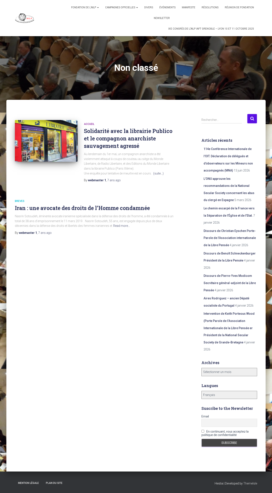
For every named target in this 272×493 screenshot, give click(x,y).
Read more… (121, 225)
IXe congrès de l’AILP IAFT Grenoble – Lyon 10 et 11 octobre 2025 (211, 28)
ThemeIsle (250, 483)
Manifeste (188, 7)
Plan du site (54, 483)
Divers (148, 7)
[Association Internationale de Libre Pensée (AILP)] (25, 18)
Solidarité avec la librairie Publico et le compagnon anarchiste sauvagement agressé (128, 138)
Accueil (89, 124)
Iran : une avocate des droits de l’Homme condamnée (82, 207)
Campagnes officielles (120, 7)
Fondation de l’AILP (84, 7)
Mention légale (28, 483)
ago (114, 180)
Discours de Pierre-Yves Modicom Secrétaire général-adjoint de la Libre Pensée (230, 283)
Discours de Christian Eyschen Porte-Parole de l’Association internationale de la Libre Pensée (230, 238)
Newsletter (162, 18)
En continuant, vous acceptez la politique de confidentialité (225, 433)
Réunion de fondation (239, 7)
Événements (167, 7)
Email (205, 416)
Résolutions (210, 7)
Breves (19, 201)
